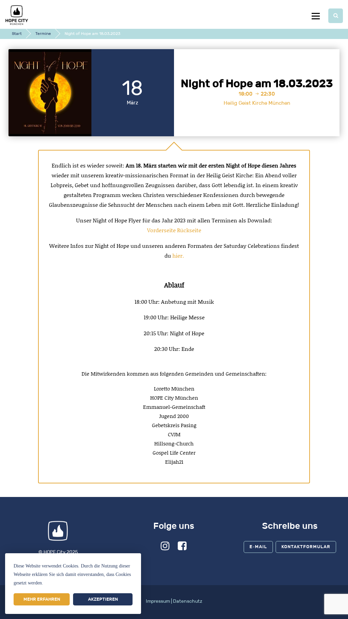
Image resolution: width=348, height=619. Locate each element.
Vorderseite (161, 230)
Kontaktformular (305, 546)
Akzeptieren (103, 599)
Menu (315, 16)
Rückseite (189, 230)
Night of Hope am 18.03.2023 (257, 83)
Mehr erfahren (41, 599)
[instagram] (165, 548)
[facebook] (182, 548)
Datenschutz (187, 601)
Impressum (158, 601)
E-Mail (258, 546)
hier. (178, 255)
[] (335, 15)
